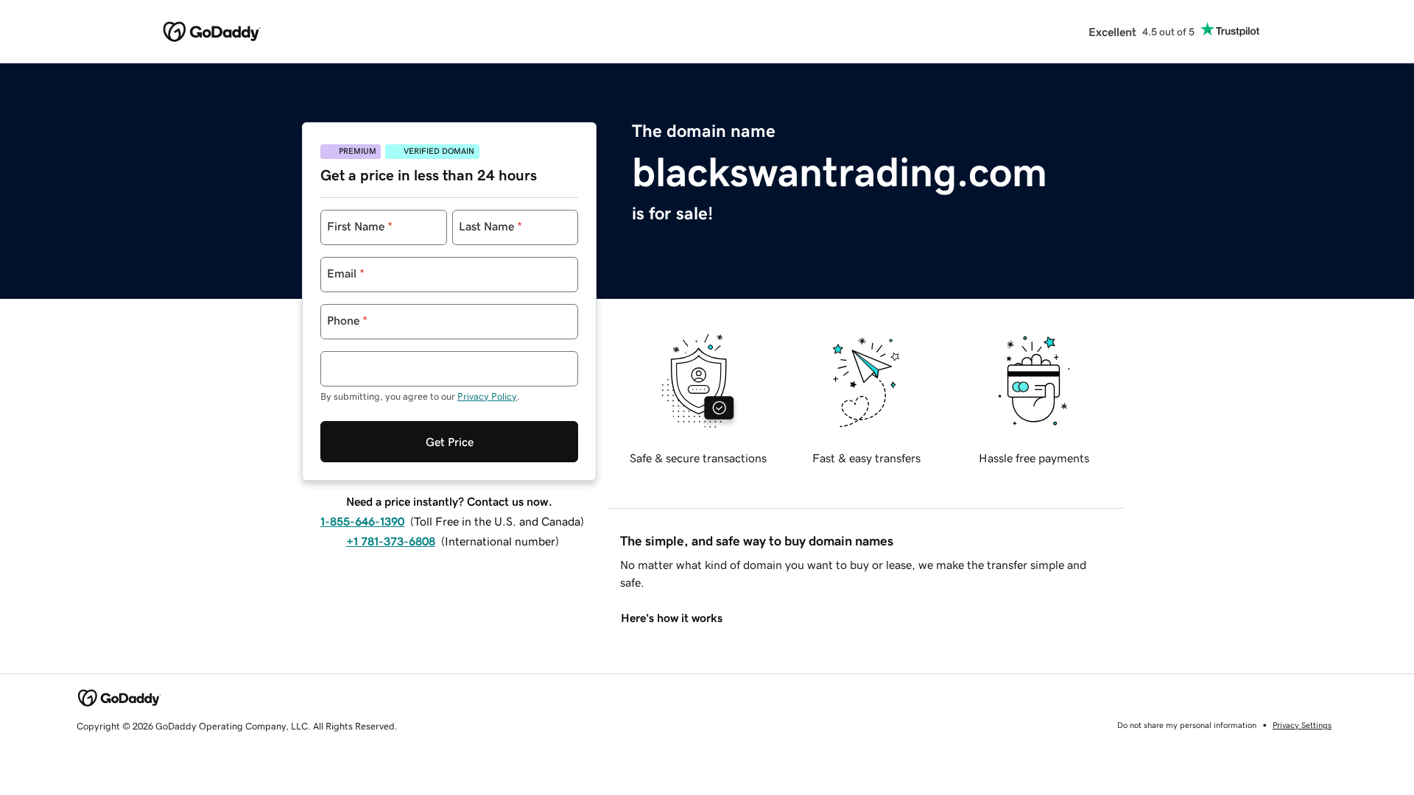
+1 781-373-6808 (390, 541)
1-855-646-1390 (362, 521)
